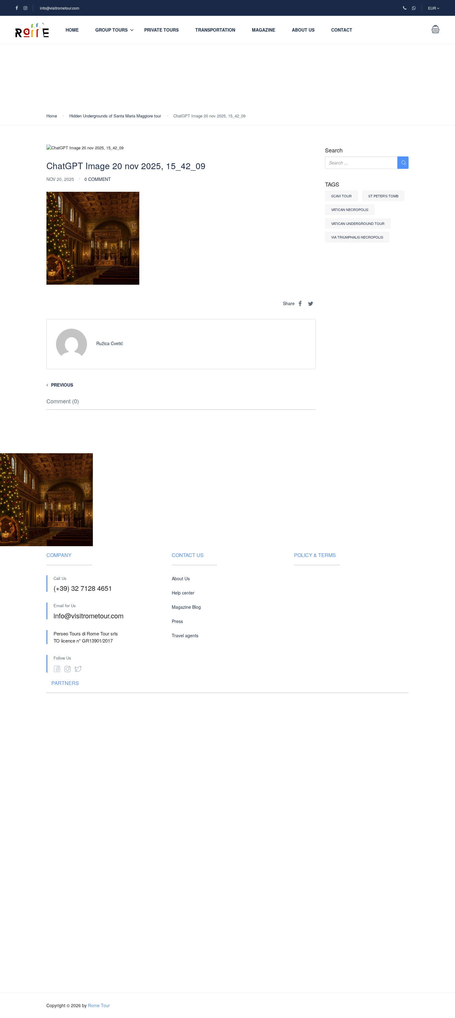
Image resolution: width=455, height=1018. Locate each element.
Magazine (263, 30)
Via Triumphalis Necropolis (357, 237)
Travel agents (185, 635)
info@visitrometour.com (59, 8)
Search (334, 150)
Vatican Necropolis (349, 209)
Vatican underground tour (357, 223)
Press (177, 621)
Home (72, 30)
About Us (303, 30)
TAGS (332, 184)
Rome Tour (99, 1005)
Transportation (215, 30)
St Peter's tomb (383, 195)
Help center (183, 593)
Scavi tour (341, 195)
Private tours (161, 30)
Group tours (111, 30)
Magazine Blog (186, 607)
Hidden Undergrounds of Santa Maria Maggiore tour (115, 116)
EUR (432, 8)
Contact (341, 30)
